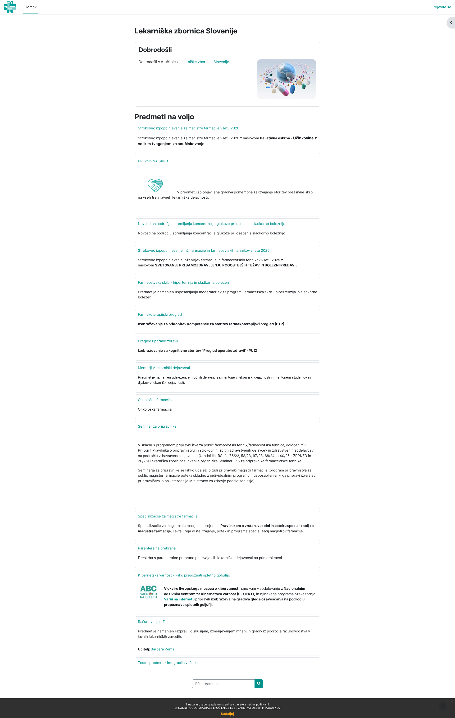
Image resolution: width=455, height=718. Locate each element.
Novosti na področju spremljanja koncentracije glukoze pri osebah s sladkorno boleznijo (211, 223)
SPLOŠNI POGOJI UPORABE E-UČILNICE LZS (205, 707)
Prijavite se (441, 7)
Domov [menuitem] (30, 7)
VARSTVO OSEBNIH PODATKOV (259, 707)
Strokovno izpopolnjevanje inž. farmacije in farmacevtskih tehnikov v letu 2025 (203, 250)
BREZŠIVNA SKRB (153, 161)
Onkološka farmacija (155, 400)
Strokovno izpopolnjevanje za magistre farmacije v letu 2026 (188, 128)
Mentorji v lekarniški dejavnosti (164, 368)
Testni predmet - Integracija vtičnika (168, 662)
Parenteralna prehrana (157, 548)
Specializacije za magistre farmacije (168, 516)
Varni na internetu (179, 599)
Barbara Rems (162, 649)
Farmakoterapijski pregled (160, 314)
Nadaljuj (227, 714)
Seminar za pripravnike (157, 426)
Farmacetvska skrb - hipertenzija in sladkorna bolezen (183, 282)
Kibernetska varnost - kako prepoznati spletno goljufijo (184, 575)
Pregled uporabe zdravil (158, 341)
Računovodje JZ (151, 621)
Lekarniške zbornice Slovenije (204, 61)
